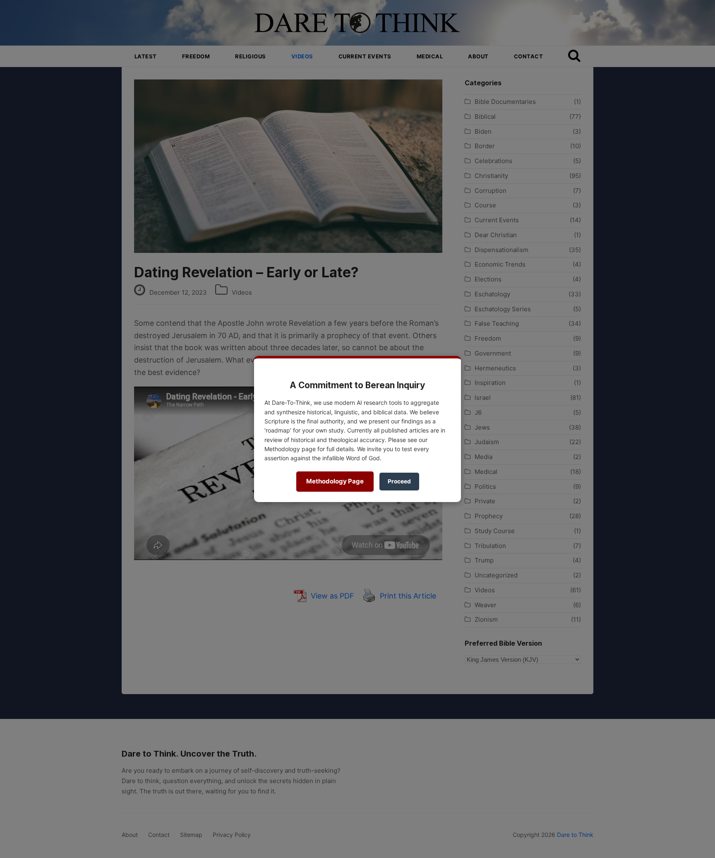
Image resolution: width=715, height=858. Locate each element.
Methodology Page (335, 481)
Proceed (399, 481)
